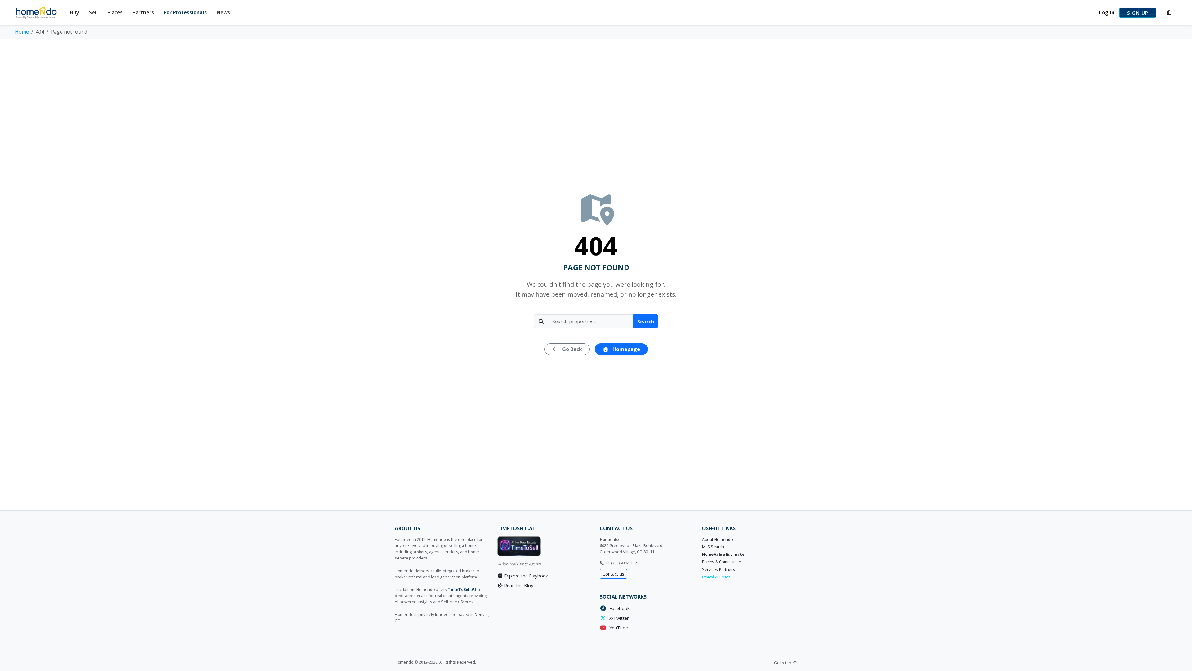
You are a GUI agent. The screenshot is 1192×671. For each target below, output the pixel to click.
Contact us (613, 574)
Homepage (625, 349)
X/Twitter (618, 618)
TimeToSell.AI (462, 589)
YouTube (617, 628)
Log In (1106, 12)
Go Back (571, 349)
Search (645, 321)
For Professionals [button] (185, 12)
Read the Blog (518, 585)
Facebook (618, 608)
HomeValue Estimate (723, 554)
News (223, 12)
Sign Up (1137, 13)
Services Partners (718, 569)
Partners (143, 12)
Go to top (783, 662)
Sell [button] (93, 12)
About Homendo (717, 539)
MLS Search (713, 547)
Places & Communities (722, 561)
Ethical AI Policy (716, 577)
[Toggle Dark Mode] (1169, 13)
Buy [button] (74, 12)
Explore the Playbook (525, 576)
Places (115, 12)
